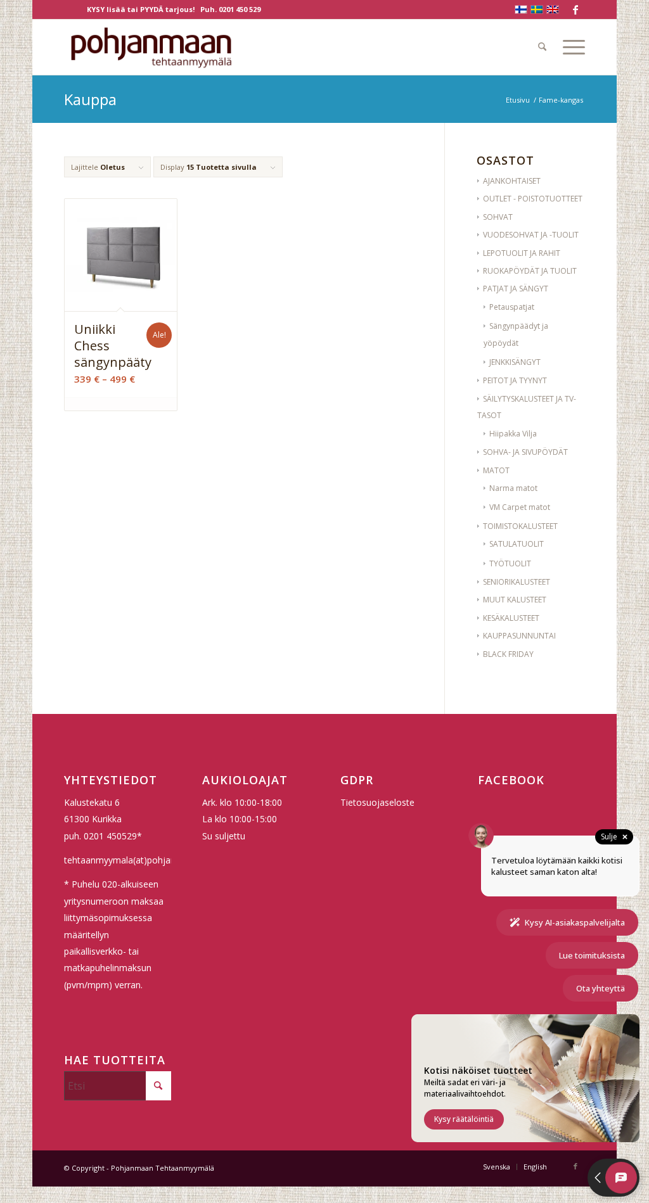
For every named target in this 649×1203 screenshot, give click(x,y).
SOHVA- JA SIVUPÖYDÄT (525, 452)
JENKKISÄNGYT (515, 362)
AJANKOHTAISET (512, 180)
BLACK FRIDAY (508, 654)
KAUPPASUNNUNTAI (519, 635)
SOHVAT (498, 217)
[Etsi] (542, 47)
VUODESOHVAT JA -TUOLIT (531, 234)
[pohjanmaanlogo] (151, 47)
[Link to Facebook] (575, 9)
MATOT (496, 470)
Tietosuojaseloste (377, 802)
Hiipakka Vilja (513, 433)
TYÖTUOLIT (510, 563)
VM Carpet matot (519, 507)
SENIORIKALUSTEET (516, 581)
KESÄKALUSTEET (511, 618)
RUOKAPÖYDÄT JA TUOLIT (530, 270)
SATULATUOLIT (516, 543)
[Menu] (570, 47)
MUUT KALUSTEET (514, 599)
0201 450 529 (239, 9)
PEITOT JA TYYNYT (515, 380)
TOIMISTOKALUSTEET (520, 526)
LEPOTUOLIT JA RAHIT (521, 253)
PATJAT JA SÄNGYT (515, 288)
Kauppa (90, 99)
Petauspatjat (511, 307)
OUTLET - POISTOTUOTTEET (532, 198)
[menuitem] (542, 47)
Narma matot (513, 488)
